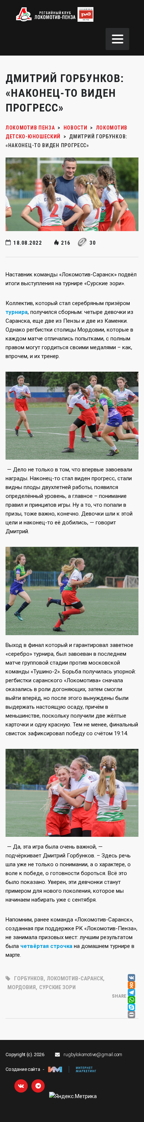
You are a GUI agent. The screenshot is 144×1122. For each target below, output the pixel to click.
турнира (17, 312)
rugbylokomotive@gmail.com (93, 1054)
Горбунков (29, 978)
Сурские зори (57, 987)
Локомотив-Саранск (75, 978)
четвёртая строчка (46, 946)
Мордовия (21, 987)
